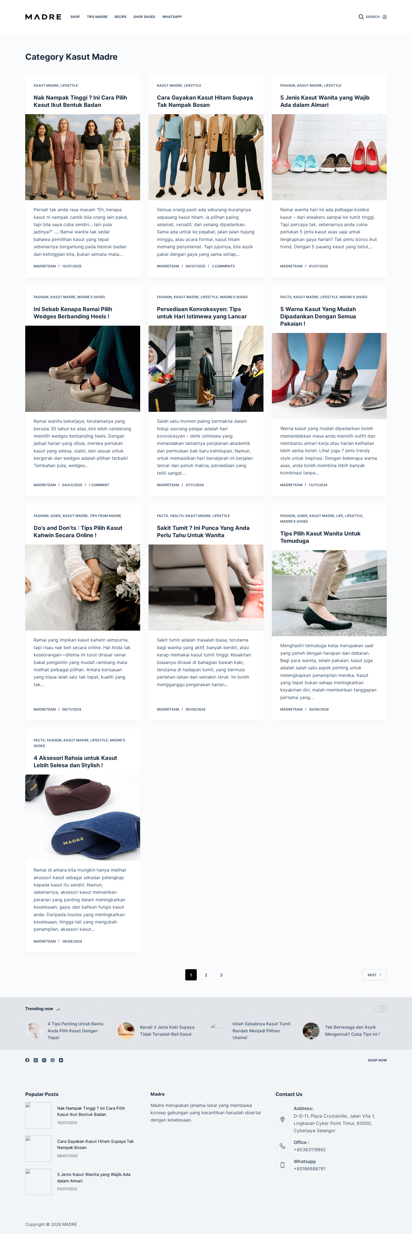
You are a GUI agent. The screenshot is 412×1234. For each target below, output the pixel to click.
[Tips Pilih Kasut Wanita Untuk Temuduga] (329, 593)
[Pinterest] (52, 1060)
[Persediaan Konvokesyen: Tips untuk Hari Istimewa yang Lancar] (206, 369)
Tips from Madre (105, 516)
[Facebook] (27, 1060)
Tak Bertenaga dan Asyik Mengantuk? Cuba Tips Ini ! (352, 1030)
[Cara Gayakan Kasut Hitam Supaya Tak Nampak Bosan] (206, 157)
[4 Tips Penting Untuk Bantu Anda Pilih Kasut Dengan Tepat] (33, 1030)
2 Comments (223, 266)
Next (372, 975)
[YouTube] (61, 1060)
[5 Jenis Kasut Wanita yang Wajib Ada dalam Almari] (329, 157)
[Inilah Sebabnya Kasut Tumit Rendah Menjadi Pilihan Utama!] (218, 1030)
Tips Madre (97, 17)
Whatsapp (172, 17)
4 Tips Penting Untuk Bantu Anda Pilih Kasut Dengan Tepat (75, 1030)
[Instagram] (44, 1060)
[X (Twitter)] (36, 1060)
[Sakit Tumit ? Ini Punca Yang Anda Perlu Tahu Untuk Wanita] (206, 587)
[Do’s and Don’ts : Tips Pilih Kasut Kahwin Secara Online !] (82, 587)
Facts (285, 297)
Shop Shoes (144, 17)
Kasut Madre (46, 85)
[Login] (385, 17)
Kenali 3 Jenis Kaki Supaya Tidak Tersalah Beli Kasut (167, 1030)
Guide (55, 516)
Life (339, 516)
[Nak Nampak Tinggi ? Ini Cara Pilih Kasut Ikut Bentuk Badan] (82, 157)
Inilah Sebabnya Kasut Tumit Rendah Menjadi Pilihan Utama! (262, 1030)
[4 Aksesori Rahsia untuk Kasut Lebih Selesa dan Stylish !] (82, 818)
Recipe (120, 17)
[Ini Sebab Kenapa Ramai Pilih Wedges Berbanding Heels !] (82, 369)
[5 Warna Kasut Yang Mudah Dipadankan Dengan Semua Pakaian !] (329, 376)
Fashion (287, 85)
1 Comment (99, 485)
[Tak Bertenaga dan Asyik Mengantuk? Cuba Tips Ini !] (311, 1030)
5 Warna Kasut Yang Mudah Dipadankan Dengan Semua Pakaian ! (318, 316)
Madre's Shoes (91, 297)
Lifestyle (69, 85)
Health (177, 516)
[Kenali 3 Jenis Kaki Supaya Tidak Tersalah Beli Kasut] (126, 1030)
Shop (75, 17)
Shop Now (377, 1060)
